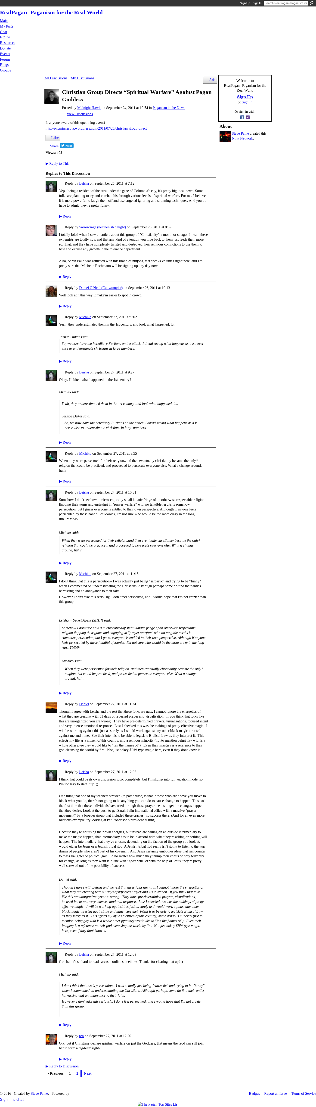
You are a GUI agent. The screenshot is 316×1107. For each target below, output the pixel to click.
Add (212, 80)
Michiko (85, 317)
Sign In (257, 3)
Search (311, 3)
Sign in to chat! (12, 1099)
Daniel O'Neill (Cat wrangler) (101, 288)
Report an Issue (275, 1093)
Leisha (84, 183)
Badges (254, 1093)
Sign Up (245, 3)
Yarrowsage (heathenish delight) (102, 227)
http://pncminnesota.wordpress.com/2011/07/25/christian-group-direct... (97, 128)
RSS (48, 1085)
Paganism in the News (169, 108)
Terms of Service (303, 1093)
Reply (65, 216)
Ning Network (242, 138)
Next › (88, 1073)
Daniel (84, 704)
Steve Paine (240, 133)
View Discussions (80, 114)
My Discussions (82, 78)
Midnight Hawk (89, 108)
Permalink (61, 184)
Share (54, 146)
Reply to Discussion (62, 1066)
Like (55, 137)
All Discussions (55, 78)
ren (81, 1036)
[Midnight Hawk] (51, 103)
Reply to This (57, 163)
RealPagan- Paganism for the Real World (51, 12)
